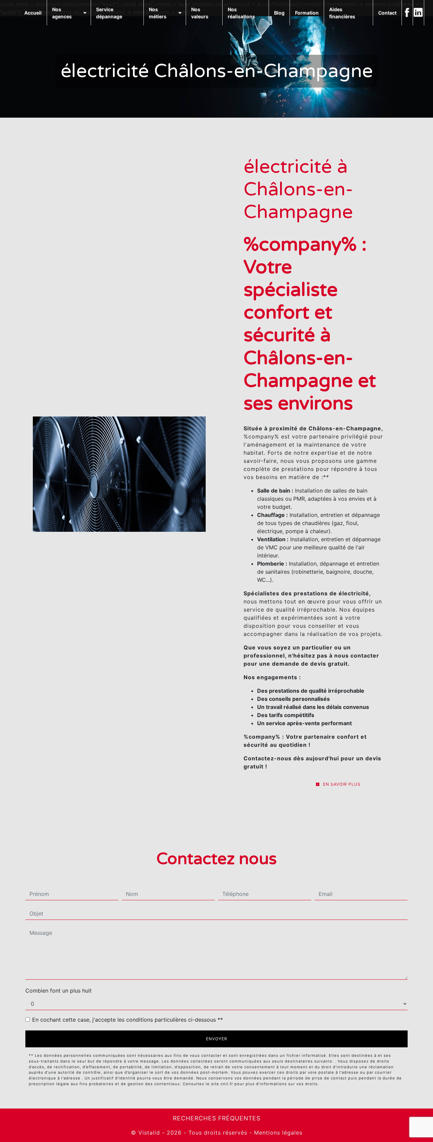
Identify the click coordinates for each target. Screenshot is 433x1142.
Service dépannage (109, 12)
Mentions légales (277, 1132)
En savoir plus (341, 784)
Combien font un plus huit (58, 990)
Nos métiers (157, 12)
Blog (279, 13)
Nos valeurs (199, 12)
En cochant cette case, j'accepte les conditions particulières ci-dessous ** (127, 1019)
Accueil (33, 13)
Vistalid (149, 1132)
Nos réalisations (241, 12)
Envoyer (216, 1038)
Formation (307, 13)
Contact (387, 13)
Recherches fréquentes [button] (216, 1118)
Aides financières (342, 12)
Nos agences (62, 12)
